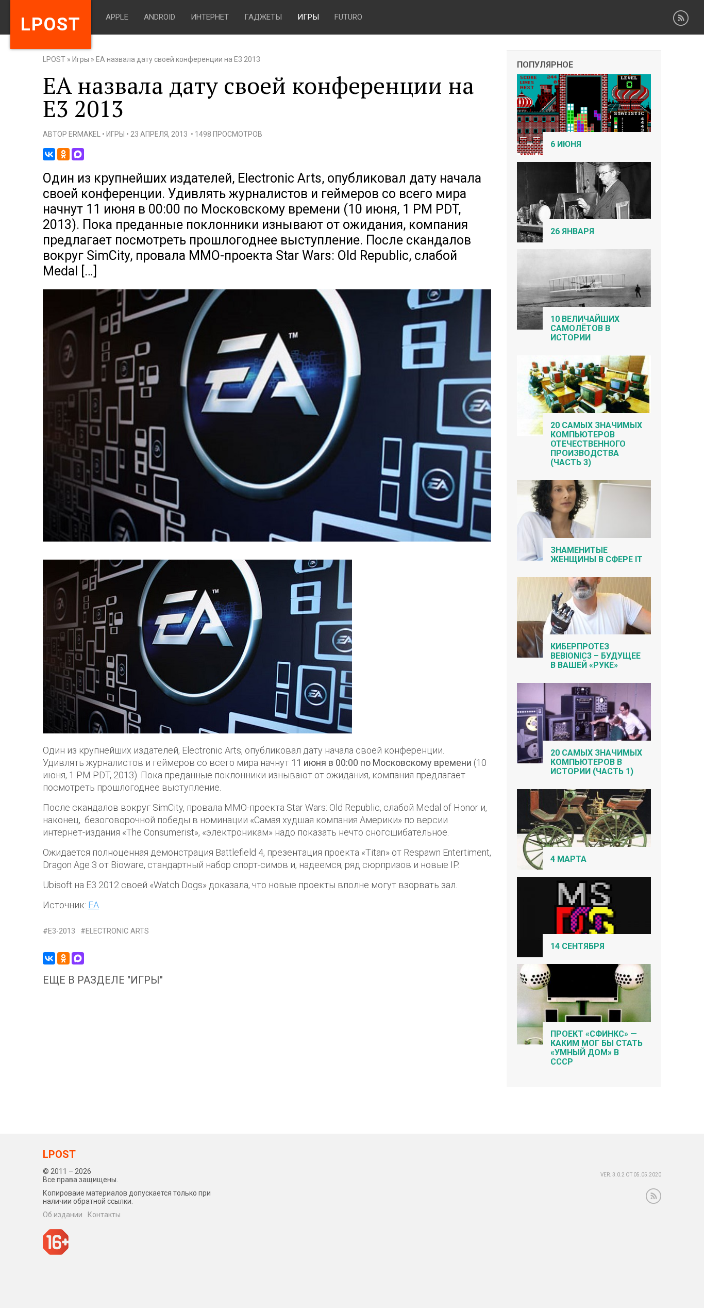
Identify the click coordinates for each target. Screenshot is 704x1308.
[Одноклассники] (63, 154)
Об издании (62, 1215)
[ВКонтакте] (49, 154)
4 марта (568, 859)
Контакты (104, 1215)
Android (159, 17)
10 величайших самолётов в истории (584, 328)
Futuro (348, 17)
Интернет (210, 17)
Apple (117, 17)
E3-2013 (61, 931)
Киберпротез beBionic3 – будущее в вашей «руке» (595, 656)
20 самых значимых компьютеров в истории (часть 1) (596, 762)
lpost (51, 24)
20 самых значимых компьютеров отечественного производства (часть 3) (596, 443)
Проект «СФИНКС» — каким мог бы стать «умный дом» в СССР (596, 1048)
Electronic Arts (117, 931)
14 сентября (577, 946)
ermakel (84, 134)
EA (93, 905)
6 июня (565, 144)
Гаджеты (263, 17)
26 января (572, 231)
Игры (308, 17)
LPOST (54, 59)
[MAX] (78, 154)
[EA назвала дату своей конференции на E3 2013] (267, 539)
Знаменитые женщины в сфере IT (596, 554)
